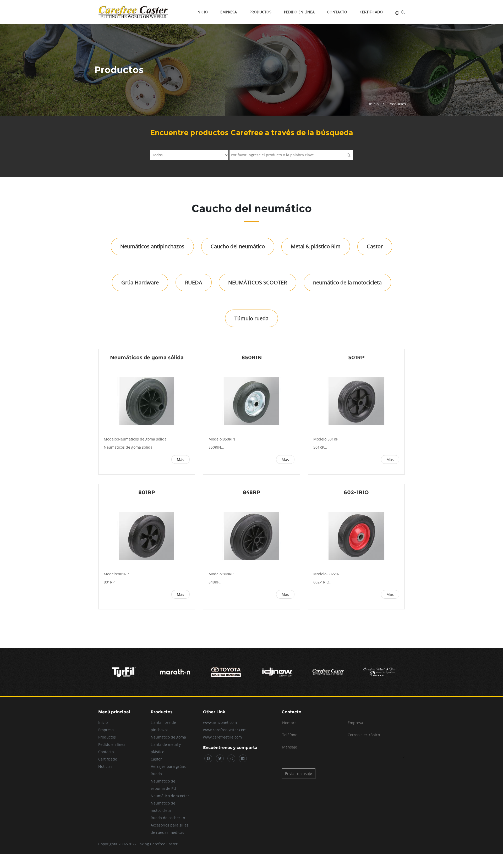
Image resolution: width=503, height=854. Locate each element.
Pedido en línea (299, 11)
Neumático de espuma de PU (163, 785)
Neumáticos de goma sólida (147, 357)
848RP (251, 492)
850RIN (252, 357)
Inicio (202, 11)
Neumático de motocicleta (163, 807)
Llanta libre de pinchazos (163, 726)
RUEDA (193, 282)
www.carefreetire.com (222, 737)
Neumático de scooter (170, 795)
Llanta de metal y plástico (166, 748)
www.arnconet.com (220, 722)
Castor (375, 246)
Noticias (105, 766)
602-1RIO (356, 492)
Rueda (156, 773)
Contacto (337, 11)
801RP (146, 492)
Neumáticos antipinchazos (152, 246)
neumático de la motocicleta (347, 282)
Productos (260, 11)
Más (180, 459)
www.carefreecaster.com (225, 729)
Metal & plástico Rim (316, 246)
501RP (356, 357)
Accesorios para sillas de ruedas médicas (169, 829)
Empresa (228, 11)
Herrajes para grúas (168, 766)
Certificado (371, 11)
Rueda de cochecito (168, 817)
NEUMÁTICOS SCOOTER (257, 282)
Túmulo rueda (251, 318)
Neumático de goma (168, 737)
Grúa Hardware (140, 282)
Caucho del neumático (238, 246)
